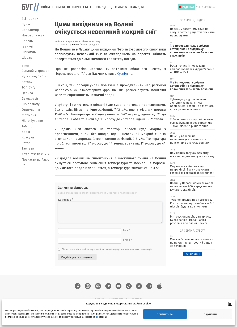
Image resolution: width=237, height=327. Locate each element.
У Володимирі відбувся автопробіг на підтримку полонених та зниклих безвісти (191, 86)
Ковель (27, 41)
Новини (58, 7)
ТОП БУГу (28, 87)
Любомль (29, 52)
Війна (45, 7)
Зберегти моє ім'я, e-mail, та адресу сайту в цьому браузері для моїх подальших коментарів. (107, 249)
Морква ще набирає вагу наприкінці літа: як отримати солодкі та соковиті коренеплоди (192, 170)
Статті (87, 7)
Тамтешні (28, 148)
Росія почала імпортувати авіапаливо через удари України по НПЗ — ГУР (192, 69)
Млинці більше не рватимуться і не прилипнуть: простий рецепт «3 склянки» (191, 243)
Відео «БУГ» (118, 7)
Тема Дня (136, 7)
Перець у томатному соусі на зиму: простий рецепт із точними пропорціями (192, 32)
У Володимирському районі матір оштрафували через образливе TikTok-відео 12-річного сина (192, 123)
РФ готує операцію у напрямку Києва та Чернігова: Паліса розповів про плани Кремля (190, 220)
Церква (27, 93)
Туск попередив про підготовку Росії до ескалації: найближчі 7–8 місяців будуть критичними (192, 203)
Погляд (100, 7)
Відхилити (210, 314)
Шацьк (27, 58)
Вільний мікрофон (35, 71)
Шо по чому (31, 104)
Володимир (30, 30)
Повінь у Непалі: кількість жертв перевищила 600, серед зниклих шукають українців (192, 186)
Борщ (26, 132)
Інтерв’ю (74, 7)
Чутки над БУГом (34, 76)
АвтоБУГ (28, 82)
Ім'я (126, 230)
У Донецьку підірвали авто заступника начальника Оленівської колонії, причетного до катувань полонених (192, 104)
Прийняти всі (165, 314)
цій (97, 317)
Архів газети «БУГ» (36, 154)
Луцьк (26, 24)
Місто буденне (32, 121)
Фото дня (29, 115)
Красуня (28, 137)
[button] (230, 303)
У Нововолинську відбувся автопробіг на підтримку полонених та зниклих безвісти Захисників (191, 50)
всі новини (192, 254)
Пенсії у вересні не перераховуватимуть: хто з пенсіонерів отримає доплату (190, 139)
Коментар (65, 199)
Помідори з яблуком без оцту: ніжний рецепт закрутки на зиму (192, 154)
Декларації (30, 98)
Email (127, 240)
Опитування (31, 110)
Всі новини (30, 19)
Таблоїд (27, 126)
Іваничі (27, 46)
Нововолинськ (33, 35)
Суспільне (124, 74)
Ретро (26, 143)
